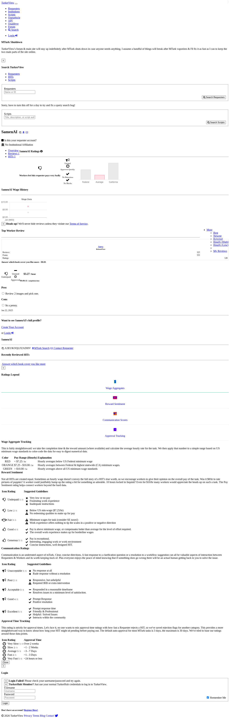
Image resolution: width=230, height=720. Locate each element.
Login (11, 35)
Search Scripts (217, 122)
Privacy (28, 715)
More (209, 229)
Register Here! (31, 710)
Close (5, 662)
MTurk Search (42, 348)
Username (9, 687)
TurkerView (7, 2)
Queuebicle (14, 17)
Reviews (13, 153)
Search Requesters (215, 97)
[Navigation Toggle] (16, 3)
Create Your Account (12, 327)
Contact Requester (63, 348)
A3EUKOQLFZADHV (17, 348)
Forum (11, 26)
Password (9, 694)
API (10, 20)
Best (215, 232)
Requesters (14, 8)
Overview (13, 150)
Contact (50, 715)
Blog (42, 715)
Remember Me (217, 697)
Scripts (11, 14)
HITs (10, 76)
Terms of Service (79, 223)
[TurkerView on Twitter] (56, 715)
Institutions (14, 11)
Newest (217, 235)
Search (15, 29)
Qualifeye (13, 23)
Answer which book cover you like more (23, 364)
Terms (36, 715)
